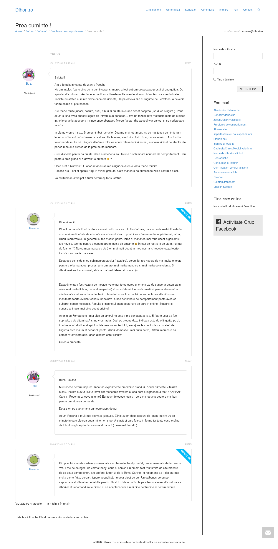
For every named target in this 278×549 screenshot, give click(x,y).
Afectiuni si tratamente (226, 110)
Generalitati (173, 9)
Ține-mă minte (225, 79)
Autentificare (250, 89)
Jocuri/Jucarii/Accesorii (227, 119)
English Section (222, 186)
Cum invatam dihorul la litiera (230, 167)
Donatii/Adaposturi (224, 115)
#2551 (188, 63)
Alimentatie (207, 9)
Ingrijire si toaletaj (223, 143)
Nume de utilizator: (224, 49)
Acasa (19, 31)
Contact (247, 9)
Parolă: (217, 64)
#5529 (188, 444)
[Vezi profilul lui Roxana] (33, 219)
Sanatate (190, 9)
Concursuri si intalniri (225, 162)
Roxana (34, 228)
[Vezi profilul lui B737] (28, 74)
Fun (235, 9)
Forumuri (42, 31)
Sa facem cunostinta (225, 172)
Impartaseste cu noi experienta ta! (233, 134)
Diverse (218, 177)
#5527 (188, 360)
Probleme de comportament (67, 31)
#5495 (188, 203)
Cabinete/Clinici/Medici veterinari (233, 148)
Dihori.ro (24, 9)
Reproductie (220, 158)
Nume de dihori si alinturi (228, 153)
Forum (29, 31)
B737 (29, 83)
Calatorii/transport (224, 182)
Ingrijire (223, 9)
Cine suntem (153, 9)
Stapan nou (220, 139)
